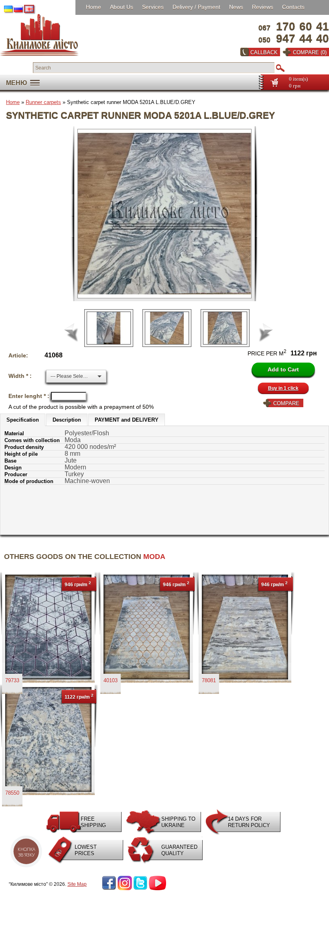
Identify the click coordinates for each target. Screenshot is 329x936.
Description (67, 420)
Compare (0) (310, 52)
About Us (121, 7)
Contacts (293, 7)
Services (153, 7)
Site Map (77, 884)
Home (93, 7)
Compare (286, 403)
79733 (12, 680)
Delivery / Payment (196, 7)
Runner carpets (43, 102)
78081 (209, 680)
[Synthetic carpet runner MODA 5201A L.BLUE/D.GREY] (167, 213)
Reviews (262, 7)
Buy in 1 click (283, 388)
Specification (22, 420)
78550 (12, 793)
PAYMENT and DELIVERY (126, 420)
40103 (111, 680)
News (236, 7)
